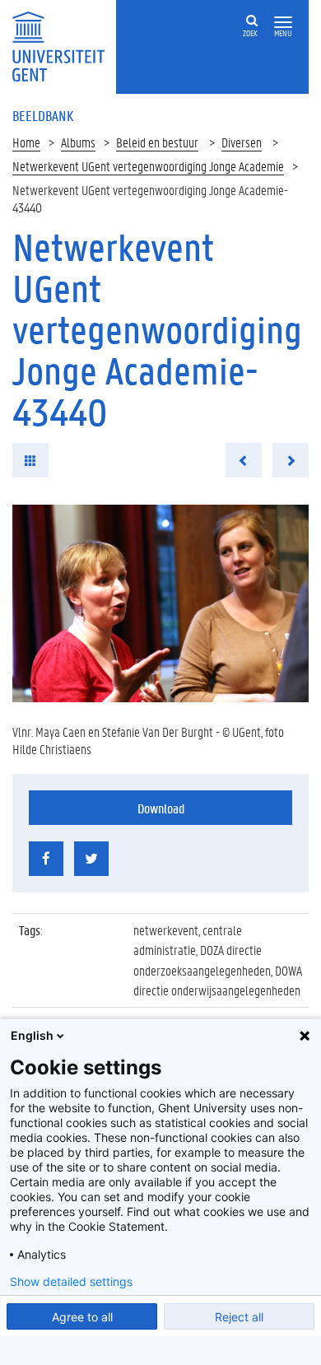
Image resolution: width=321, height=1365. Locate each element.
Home (26, 142)
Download (160, 808)
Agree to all (82, 1317)
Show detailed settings (71, 1281)
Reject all (239, 1317)
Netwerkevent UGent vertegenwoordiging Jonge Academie (148, 166)
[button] (283, 23)
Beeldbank (42, 115)
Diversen (241, 142)
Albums (78, 142)
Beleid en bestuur (157, 142)
